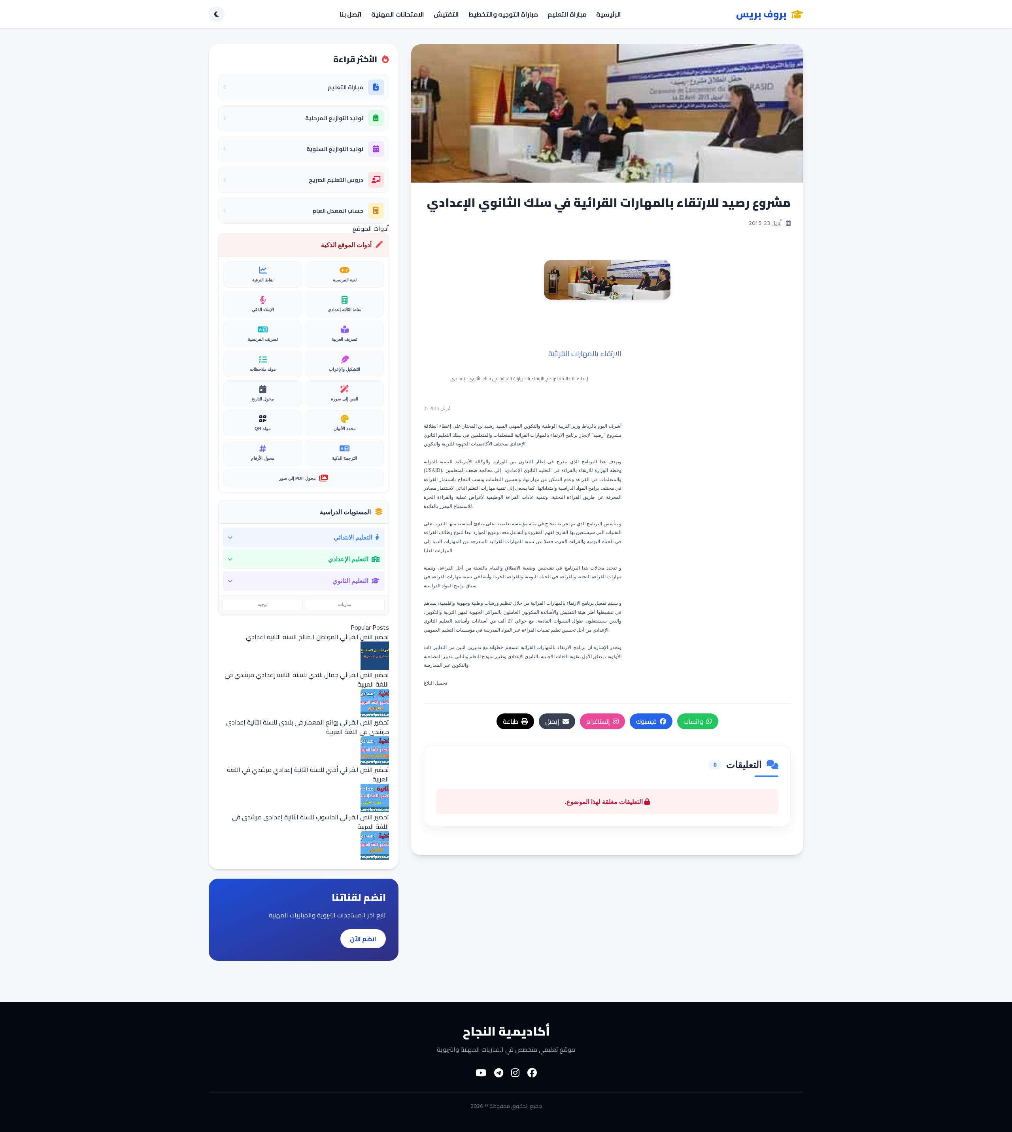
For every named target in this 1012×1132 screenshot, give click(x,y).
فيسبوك (646, 721)
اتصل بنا (351, 14)
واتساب (693, 721)
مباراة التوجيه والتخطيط (503, 14)
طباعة (510, 721)
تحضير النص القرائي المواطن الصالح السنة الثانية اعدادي (317, 637)
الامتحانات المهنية (397, 14)
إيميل (552, 721)
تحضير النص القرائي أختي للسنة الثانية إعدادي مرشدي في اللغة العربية (308, 774)
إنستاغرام (598, 721)
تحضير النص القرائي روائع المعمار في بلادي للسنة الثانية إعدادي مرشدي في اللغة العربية (307, 727)
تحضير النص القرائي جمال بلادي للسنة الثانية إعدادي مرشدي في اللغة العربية (307, 679)
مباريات (344, 604)
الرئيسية (608, 14)
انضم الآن (363, 939)
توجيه (263, 604)
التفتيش (446, 14)
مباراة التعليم (567, 14)
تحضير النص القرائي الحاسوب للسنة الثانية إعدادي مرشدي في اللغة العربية (310, 821)
